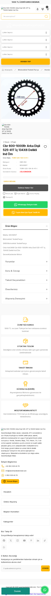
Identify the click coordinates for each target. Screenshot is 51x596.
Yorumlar (10, 261)
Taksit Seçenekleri (15, 280)
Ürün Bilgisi (11, 226)
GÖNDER (45, 568)
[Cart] (48, 9)
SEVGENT (23, 165)
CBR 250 (23, 162)
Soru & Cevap (12, 270)
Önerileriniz (11, 289)
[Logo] (17, 9)
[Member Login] (37, 9)
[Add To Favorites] (45, 146)
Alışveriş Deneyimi (15, 298)
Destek (17, 591)
